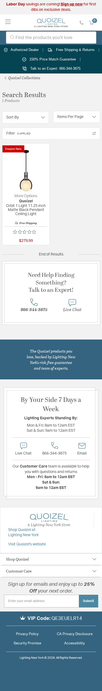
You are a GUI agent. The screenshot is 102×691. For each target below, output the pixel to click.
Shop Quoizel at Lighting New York (23, 532)
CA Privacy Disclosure (74, 634)
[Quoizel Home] (51, 22)
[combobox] (51, 37)
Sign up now (72, 4)
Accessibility (74, 643)
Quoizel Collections (23, 78)
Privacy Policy (27, 634)
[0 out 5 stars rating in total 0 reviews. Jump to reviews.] (26, 232)
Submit (88, 601)
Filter (18, 133)
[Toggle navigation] (8, 22)
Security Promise (27, 643)
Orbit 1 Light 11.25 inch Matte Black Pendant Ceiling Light (26, 210)
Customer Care (19, 571)
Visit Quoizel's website (27, 544)
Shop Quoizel (17, 559)
